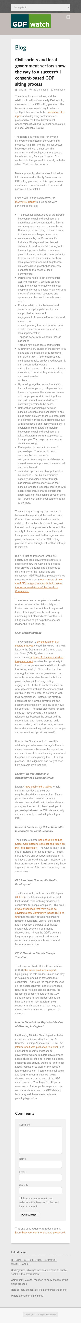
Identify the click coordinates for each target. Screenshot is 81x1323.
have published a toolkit (38, 786)
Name (22, 1158)
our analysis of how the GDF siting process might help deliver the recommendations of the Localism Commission (38, 585)
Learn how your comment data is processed (40, 1232)
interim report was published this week (37, 1047)
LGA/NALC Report (25, 202)
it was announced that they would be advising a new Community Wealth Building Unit (39, 912)
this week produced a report (40, 970)
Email (22, 1172)
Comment (24, 1124)
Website (23, 1185)
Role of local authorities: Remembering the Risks (39, 1289)
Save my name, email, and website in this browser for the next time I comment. (39, 1202)
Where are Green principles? (27, 1295)
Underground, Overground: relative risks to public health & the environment (39, 1272)
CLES (19, 897)
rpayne (61, 89)
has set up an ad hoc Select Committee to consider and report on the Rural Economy (40, 843)
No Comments (40, 89)
